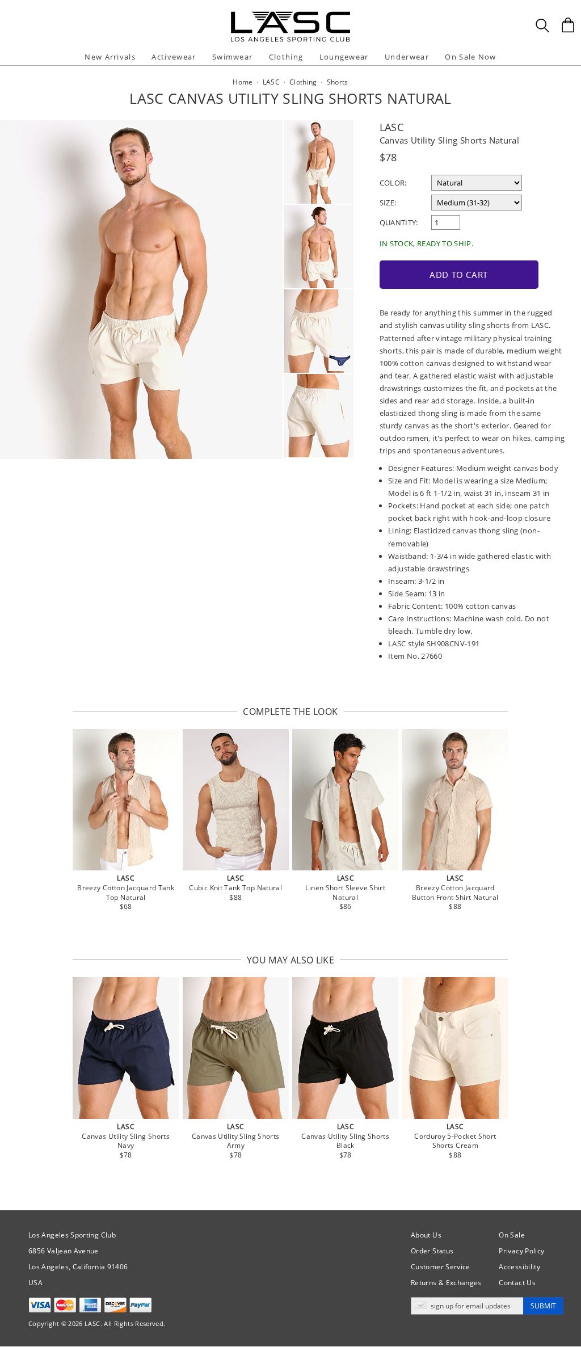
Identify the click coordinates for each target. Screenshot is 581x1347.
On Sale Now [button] (470, 57)
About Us (426, 1235)
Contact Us (517, 1282)
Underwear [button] (407, 57)
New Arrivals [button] (110, 57)
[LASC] (290, 15)
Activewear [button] (173, 57)
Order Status (432, 1251)
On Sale (512, 1235)
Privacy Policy (521, 1251)
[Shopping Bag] (568, 25)
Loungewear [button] (344, 57)
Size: (388, 202)
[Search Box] (542, 25)
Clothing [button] (286, 57)
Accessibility (519, 1267)
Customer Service (440, 1267)
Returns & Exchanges (446, 1282)
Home (242, 82)
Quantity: (399, 222)
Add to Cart (459, 274)
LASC (391, 127)
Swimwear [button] (232, 57)
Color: (393, 183)
